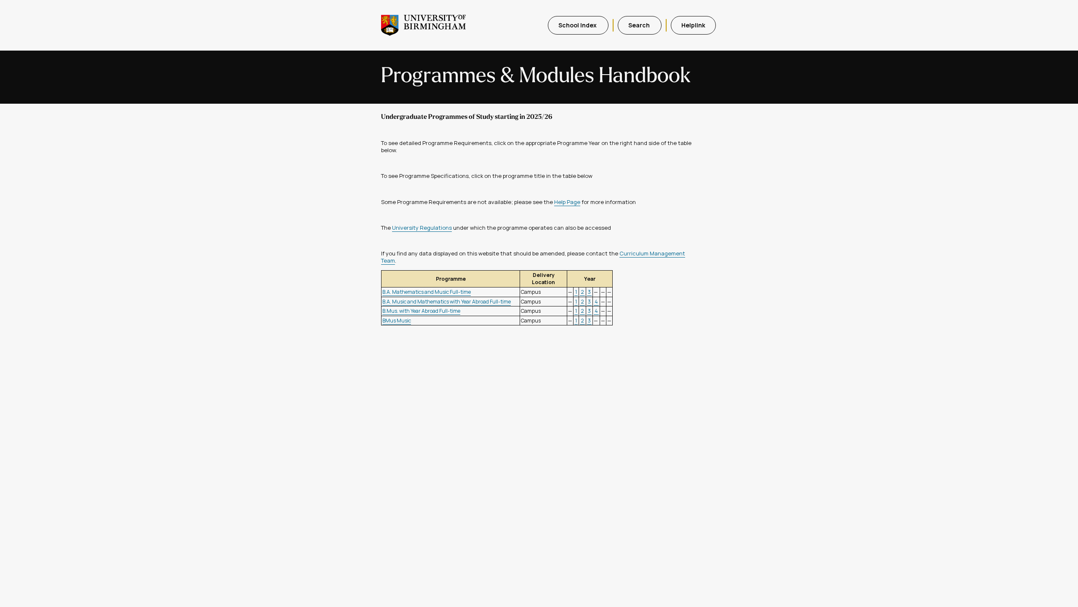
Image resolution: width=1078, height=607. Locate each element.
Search (639, 25)
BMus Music (396, 320)
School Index (578, 25)
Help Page (567, 202)
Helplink (693, 25)
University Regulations (422, 227)
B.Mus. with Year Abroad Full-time (421, 310)
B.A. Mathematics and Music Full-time (426, 291)
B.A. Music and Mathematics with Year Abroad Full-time (446, 301)
